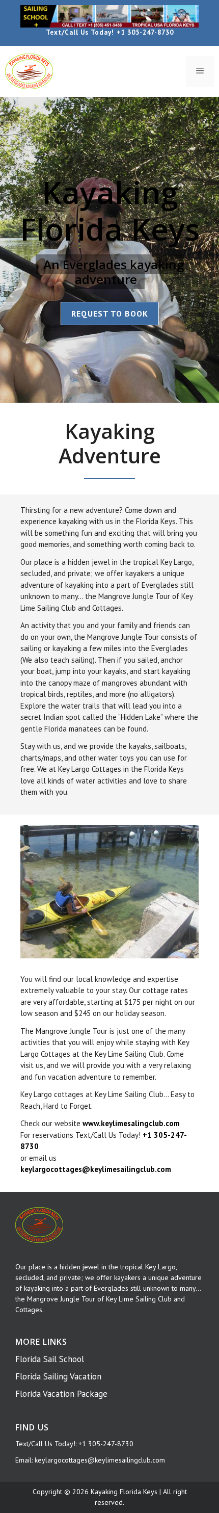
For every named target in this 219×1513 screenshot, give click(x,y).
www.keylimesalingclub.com (131, 1123)
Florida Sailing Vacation (58, 1376)
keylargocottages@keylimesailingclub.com (100, 1460)
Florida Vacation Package (61, 1393)
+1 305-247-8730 (145, 32)
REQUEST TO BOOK (109, 313)
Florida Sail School (49, 1359)
